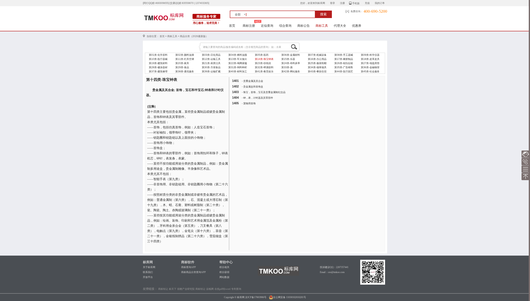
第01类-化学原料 (158, 54)
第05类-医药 (262, 54)
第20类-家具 (182, 63)
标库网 (148, 262)
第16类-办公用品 (317, 59)
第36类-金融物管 (370, 67)
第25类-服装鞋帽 (317, 63)
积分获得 (224, 272)
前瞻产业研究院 (186, 289)
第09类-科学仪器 (370, 54)
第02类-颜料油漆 (184, 54)
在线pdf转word (222, 289)
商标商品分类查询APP (193, 272)
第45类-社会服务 (370, 71)
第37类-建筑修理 (158, 71)
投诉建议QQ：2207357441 (334, 267)
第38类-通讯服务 (184, 71)
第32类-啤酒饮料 (264, 67)
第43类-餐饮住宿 (317, 71)
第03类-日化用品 (211, 54)
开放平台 (148, 277)
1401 (235, 81)
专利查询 (236, 289)
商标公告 (303, 25)
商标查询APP (188, 267)
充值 (367, 3)
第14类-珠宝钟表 (264, 59)
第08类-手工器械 (343, 54)
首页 (232, 25)
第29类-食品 (182, 67)
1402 (235, 86)
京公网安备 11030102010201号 (289, 297)
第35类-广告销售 (343, 67)
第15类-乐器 (288, 59)
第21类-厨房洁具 (211, 63)
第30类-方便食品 (211, 67)
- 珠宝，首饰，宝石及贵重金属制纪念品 (263, 92)
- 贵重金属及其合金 (252, 81)
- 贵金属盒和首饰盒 (252, 86)
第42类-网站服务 (290, 71)
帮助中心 (226, 262)
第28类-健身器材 (158, 67)
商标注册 (249, 25)
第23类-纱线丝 (263, 63)
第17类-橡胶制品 (343, 59)
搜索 (323, 14)
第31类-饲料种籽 (237, 67)
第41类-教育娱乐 (264, 71)
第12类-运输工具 (211, 59)
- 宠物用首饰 (249, 103)
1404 (235, 97)
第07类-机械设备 (317, 54)
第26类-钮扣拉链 (343, 63)
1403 (235, 92)
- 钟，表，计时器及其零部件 (257, 97)
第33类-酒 (287, 67)
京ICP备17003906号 (255, 297)
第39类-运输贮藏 (211, 71)
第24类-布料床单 (290, 63)
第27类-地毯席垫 (370, 63)
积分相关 (224, 267)
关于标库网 (149, 267)
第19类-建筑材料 (158, 63)
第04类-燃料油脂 (237, 54)
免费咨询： (357, 11)
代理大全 (340, 25)
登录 (332, 3)
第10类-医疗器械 (158, 59)
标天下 (172, 289)
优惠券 (356, 25)
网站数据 (224, 277)
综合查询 (285, 25)
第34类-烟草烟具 (317, 67)
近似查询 (267, 25)
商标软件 (187, 262)
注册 (342, 3)
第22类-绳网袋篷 (237, 63)
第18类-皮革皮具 (370, 59)
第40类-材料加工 (237, 71)
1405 (235, 103)
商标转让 (163, 289)
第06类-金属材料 (290, 54)
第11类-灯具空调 (184, 59)
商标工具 (322, 25)
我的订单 (380, 3)
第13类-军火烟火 (237, 59)
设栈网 (210, 289)
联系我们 (148, 272)
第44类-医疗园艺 (343, 71)
